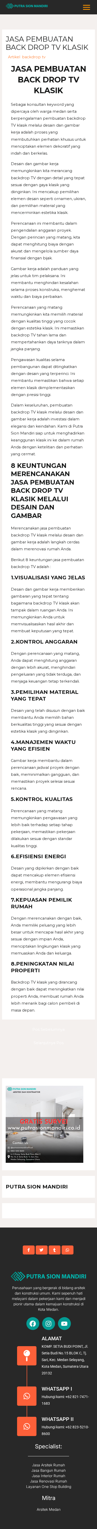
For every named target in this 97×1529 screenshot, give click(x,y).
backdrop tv (34, 57)
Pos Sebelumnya (48, 1029)
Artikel (14, 57)
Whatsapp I (57, 1389)
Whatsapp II (58, 1419)
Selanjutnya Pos (49, 1043)
